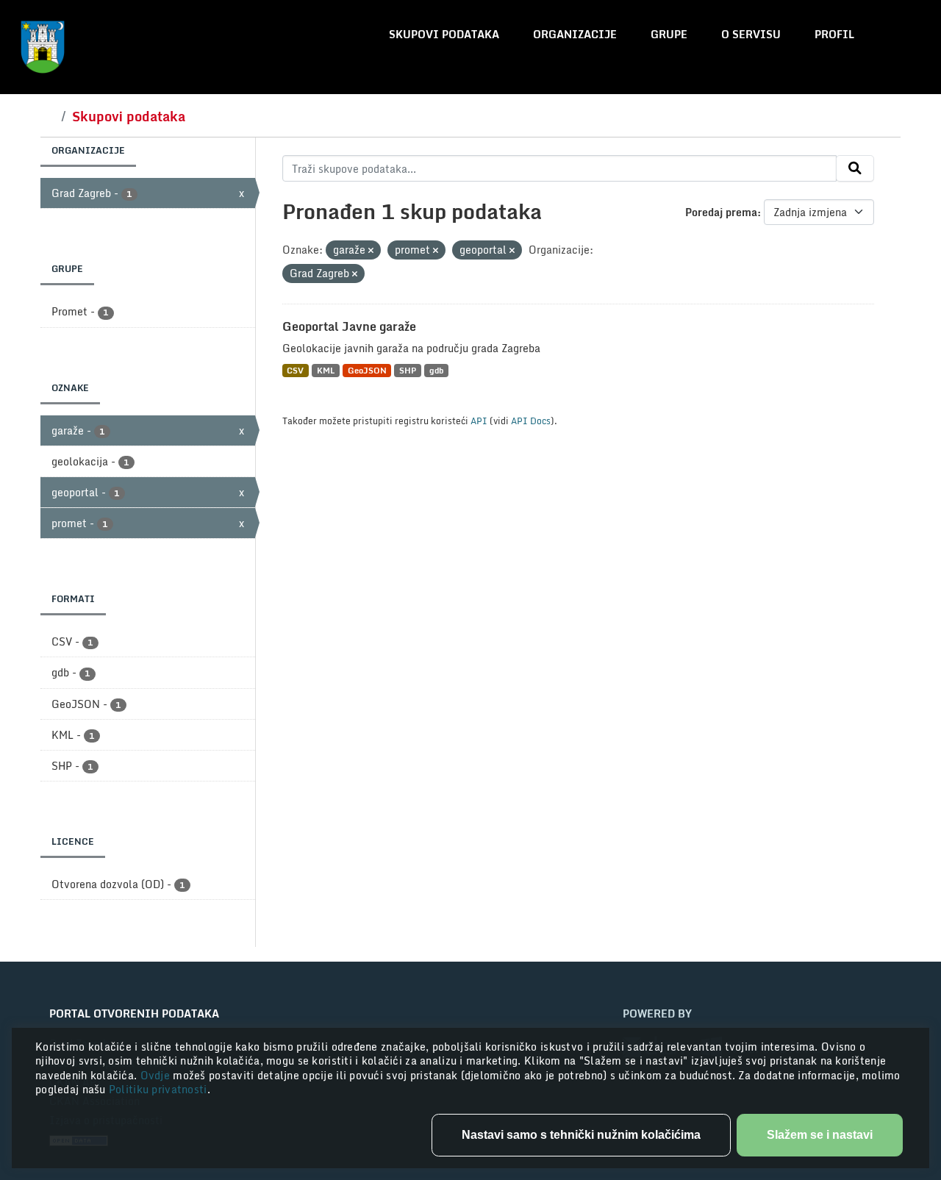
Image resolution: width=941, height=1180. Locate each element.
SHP (407, 370)
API (478, 420)
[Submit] (855, 168)
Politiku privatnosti (158, 1089)
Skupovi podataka (444, 34)
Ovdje (156, 1075)
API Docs (531, 420)
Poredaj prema (721, 212)
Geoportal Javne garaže (349, 326)
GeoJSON (367, 370)
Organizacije (575, 34)
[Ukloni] (370, 250)
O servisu (751, 34)
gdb (436, 370)
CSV (295, 370)
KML (325, 370)
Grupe (669, 34)
